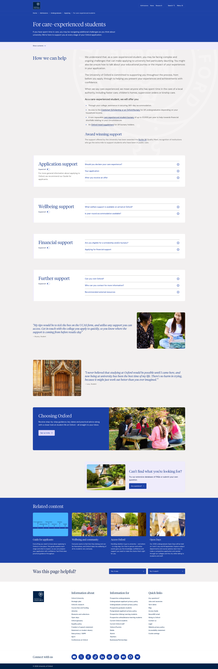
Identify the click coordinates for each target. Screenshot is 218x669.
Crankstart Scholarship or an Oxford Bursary (120, 110)
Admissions (144, 5)
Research (159, 5)
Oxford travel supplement (102, 124)
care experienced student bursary (119, 117)
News (152, 5)
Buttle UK (143, 139)
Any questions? (136, 486)
